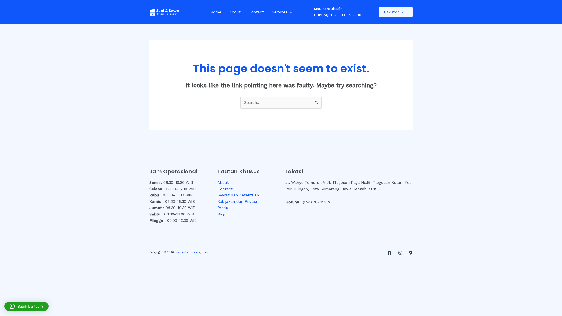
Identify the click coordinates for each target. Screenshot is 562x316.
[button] (290, 12)
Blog (221, 214)
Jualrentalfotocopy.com (191, 252)
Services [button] (280, 12)
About (235, 12)
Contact (256, 12)
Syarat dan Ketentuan (238, 195)
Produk (224, 207)
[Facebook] (390, 253)
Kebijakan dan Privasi (237, 201)
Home (215, 12)
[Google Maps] (411, 253)
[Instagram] (400, 253)
